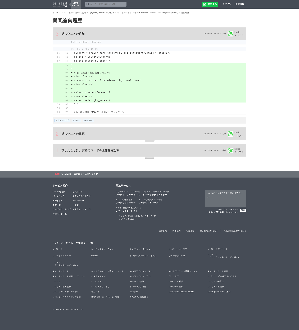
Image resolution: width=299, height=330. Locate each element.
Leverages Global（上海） (220, 292)
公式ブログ (78, 192)
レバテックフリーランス (128, 193)
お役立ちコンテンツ (82, 209)
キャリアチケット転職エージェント (69, 276)
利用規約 (177, 231)
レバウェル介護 (137, 281)
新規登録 (239, 4)
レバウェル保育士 (216, 281)
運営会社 (163, 231)
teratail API (78, 200)
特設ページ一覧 (60, 214)
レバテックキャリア (151, 201)
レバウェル (96, 281)
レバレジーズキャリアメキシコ (67, 297)
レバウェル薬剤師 (216, 287)
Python (76, 120)
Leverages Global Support (181, 292)
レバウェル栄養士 (138, 287)
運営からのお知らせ (82, 196)
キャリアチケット (61, 271)
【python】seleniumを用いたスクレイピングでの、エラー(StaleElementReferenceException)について (133, 13)
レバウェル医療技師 (62, 287)
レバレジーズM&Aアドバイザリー (223, 276)
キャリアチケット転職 (218, 271)
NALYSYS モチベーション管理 (105, 297)
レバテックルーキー (125, 201)
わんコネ (95, 292)
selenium (88, 120)
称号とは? (57, 200)
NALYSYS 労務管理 (139, 297)
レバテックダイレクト (129, 209)
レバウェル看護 (176, 281)
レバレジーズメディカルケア (66, 292)
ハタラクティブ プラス (140, 276)
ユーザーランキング (62, 209)
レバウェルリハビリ (100, 287)
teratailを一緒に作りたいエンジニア (79, 174)
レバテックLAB (137, 217)
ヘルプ (76, 205)
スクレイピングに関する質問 (74, 13)
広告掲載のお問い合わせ (235, 231)
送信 (243, 210)
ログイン (227, 4)
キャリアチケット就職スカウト (183, 271)
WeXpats (134, 292)
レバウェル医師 (176, 287)
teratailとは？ (59, 192)
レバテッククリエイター (156, 193)
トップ (55, 13)
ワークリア (174, 276)
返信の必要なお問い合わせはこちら (223, 212)
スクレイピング (62, 120)
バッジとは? (58, 196)
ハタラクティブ (98, 276)
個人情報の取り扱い (209, 231)
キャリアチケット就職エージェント (107, 271)
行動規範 (190, 231)
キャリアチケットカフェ (141, 271)
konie (237, 32)
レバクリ (57, 281)
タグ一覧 (57, 205)
